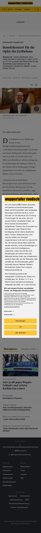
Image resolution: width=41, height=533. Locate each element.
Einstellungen (21, 321)
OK (20, 327)
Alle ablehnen (20, 333)
